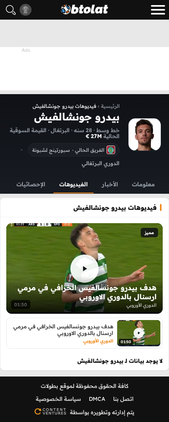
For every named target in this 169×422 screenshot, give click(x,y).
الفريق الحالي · (68, 150)
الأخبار (110, 184)
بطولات (49, 385)
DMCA (97, 398)
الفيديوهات (73, 184)
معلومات (143, 184)
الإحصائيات (31, 184)
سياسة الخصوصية (58, 398)
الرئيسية (110, 106)
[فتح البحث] (11, 10)
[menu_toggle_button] (158, 10)
